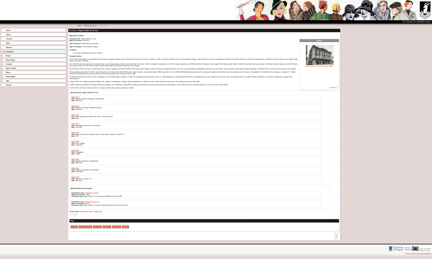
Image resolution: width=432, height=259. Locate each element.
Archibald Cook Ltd (91, 193)
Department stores (86, 211)
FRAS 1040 (75, 159)
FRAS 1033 (75, 97)
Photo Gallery (10, 76)
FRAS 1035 (75, 115)
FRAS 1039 (75, 150)
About (8, 34)
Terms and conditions (423, 253)
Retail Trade (116, 227)
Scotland (125, 227)
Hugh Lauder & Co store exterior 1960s (319, 66)
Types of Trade (11, 68)
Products (9, 64)
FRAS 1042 (75, 177)
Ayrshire (74, 227)
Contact (9, 39)
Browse (9, 47)
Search (8, 85)
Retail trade (98, 211)
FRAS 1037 (75, 132)
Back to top (73, 214)
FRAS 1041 (75, 168)
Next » (335, 87)
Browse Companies (90, 25)
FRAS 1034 (75, 106)
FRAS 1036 (75, 124)
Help (8, 43)
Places (8, 72)
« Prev (331, 87)
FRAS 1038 (75, 141)
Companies (10, 51)
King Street (106, 227)
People (8, 56)
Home (80, 25)
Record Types (10, 60)
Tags (7, 81)
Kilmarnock (97, 227)
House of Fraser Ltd (92, 202)
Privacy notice (410, 253)
